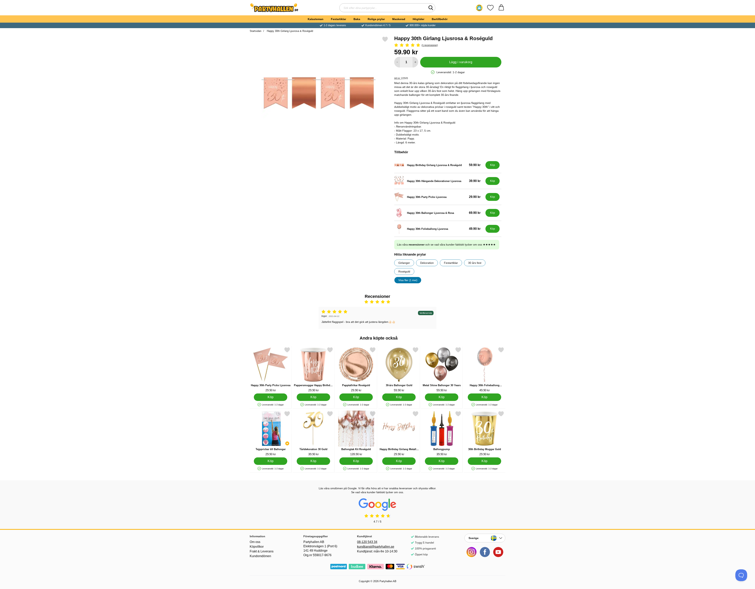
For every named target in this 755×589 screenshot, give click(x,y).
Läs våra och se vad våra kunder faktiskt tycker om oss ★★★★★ (446, 244)
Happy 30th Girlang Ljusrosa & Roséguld (289, 31)
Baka (357, 19)
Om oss (255, 542)
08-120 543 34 (367, 542)
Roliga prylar (376, 19)
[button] (479, 8)
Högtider (418, 19)
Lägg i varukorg (460, 62)
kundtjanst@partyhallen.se (375, 546)
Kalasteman (315, 19)
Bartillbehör (439, 19)
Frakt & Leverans (261, 551)
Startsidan (255, 31)
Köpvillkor (257, 546)
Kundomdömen (260, 556)
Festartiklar (338, 19)
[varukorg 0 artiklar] (501, 8)
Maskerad (398, 19)
